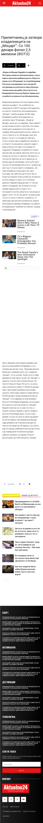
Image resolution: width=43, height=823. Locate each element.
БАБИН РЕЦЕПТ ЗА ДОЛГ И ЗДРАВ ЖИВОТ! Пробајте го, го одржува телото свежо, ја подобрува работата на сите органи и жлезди (21, 623)
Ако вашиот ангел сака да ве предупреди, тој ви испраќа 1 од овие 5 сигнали (20, 629)
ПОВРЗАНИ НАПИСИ (11, 495)
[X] (17, 799)
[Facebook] (4, 799)
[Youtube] (23, 799)
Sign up (21, 770)
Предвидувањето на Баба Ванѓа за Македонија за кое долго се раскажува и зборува (21, 617)
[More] (28, 65)
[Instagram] (11, 799)
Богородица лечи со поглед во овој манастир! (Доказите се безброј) (27, 558)
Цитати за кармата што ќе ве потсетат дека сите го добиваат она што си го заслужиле (21, 633)
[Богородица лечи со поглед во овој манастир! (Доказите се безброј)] (8, 558)
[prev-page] (3, 580)
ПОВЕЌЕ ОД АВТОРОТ (29, 495)
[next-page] (7, 580)
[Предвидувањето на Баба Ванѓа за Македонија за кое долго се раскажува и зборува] (8, 504)
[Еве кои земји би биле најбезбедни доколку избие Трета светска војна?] (8, 569)
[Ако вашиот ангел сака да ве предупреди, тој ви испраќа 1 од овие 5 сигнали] (8, 518)
